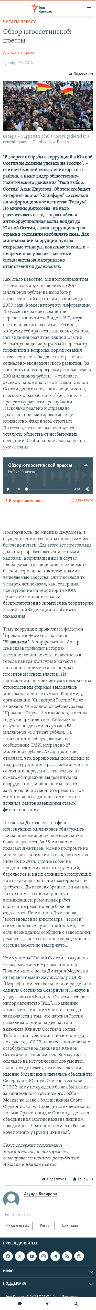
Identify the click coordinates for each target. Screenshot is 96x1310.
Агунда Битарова (18, 53)
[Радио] (48, 1303)
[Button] (81, 74)
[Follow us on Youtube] (32, 1256)
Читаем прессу (19, 22)
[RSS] (67, 1256)
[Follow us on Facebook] (8, 1256)
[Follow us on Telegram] (55, 1256)
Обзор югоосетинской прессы (40, 465)
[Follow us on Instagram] (43, 1256)
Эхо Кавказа (24, 472)
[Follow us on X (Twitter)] (20, 1256)
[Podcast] (79, 1256)
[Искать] (75, 1303)
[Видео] (20, 1303)
